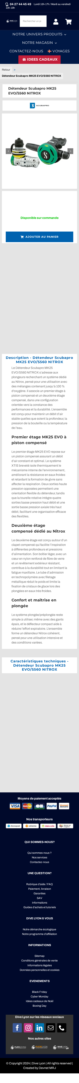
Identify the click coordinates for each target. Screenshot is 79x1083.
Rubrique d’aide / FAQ (39, 884)
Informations (39, 902)
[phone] (61, 1027)
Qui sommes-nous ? (39, 852)
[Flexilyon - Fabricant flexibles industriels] (39, 1047)
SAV (39, 898)
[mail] (50, 1027)
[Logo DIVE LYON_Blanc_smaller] (12, 20)
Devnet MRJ (47, 1068)
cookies (54, 970)
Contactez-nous (39, 862)
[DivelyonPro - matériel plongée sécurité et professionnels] (60, 1047)
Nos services (39, 857)
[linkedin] (39, 1027)
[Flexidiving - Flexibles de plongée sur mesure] (18, 1047)
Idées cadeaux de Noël (39, 1001)
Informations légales (39, 965)
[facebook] (17, 1027)
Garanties (39, 893)
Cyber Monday (39, 996)
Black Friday (39, 991)
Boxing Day (39, 1005)
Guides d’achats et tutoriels (39, 907)
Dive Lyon (38, 1063)
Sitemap (39, 956)
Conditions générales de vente (39, 960)
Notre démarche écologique (39, 929)
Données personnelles (33, 970)
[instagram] (28, 1027)
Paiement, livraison (39, 888)
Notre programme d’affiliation (39, 934)
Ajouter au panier (42, 236)
